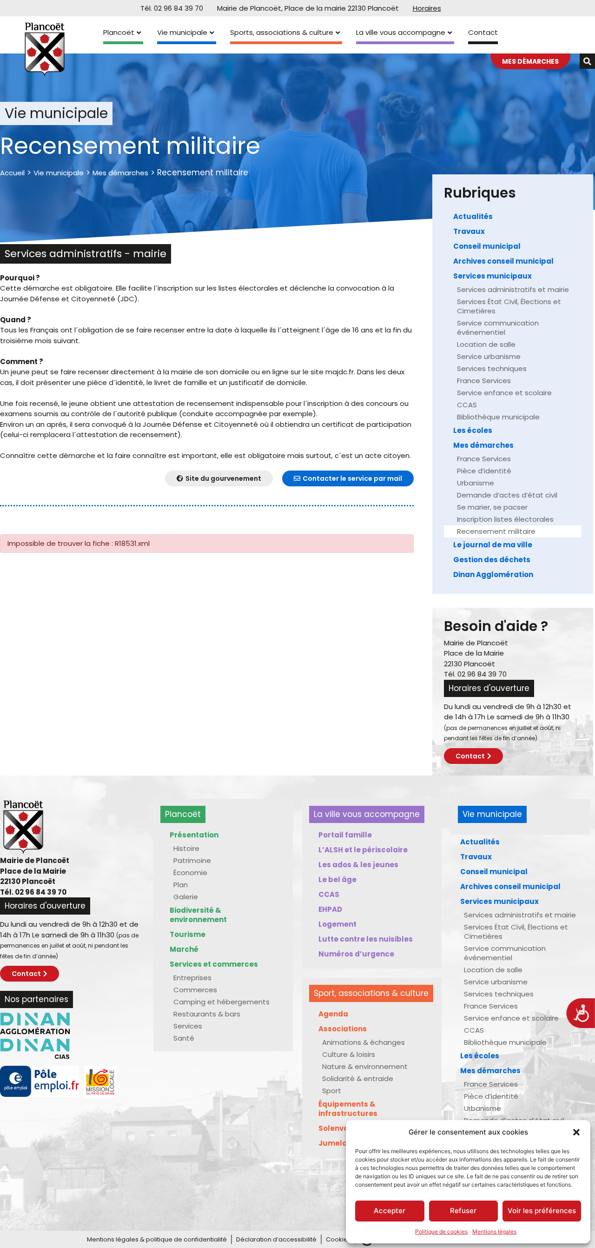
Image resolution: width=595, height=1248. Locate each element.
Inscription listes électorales (505, 519)
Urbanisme (475, 483)
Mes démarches (120, 173)
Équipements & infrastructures (347, 1108)
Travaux (469, 231)
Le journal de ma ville (492, 545)
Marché (184, 949)
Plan (180, 885)
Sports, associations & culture (281, 32)
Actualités (473, 216)
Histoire (186, 848)
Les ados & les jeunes (358, 865)
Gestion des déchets (491, 559)
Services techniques (492, 368)
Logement (337, 924)
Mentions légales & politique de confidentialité (157, 1239)
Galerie (185, 897)
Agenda (333, 1014)
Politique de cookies (441, 1231)
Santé (183, 1038)
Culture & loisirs (348, 1054)
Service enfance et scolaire (504, 393)
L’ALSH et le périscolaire (363, 850)
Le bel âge (337, 879)
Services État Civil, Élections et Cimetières (509, 306)
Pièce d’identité (484, 471)
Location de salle (486, 344)
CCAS (467, 405)
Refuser (463, 1210)
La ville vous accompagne (400, 32)
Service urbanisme (489, 356)
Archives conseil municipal (503, 261)
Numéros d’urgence (356, 954)
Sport (331, 1090)
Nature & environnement (365, 1066)
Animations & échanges (363, 1042)
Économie (190, 872)
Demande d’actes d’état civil (507, 495)
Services (187, 1026)
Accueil (12, 173)
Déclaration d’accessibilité (276, 1239)
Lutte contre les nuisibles (365, 939)
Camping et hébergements (221, 1002)
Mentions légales (494, 1231)
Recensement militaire (496, 531)
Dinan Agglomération (493, 574)
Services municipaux (492, 276)
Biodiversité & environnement (198, 914)
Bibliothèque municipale (498, 417)
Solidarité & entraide (357, 1078)
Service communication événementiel (498, 327)
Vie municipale (182, 32)
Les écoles (472, 430)
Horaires (427, 8)
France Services (484, 380)
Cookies (338, 1239)
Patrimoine (192, 860)
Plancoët (118, 32)
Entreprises (192, 977)
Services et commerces (214, 964)
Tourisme (187, 934)
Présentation (194, 835)
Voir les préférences (542, 1210)
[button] (576, 1132)
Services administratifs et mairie (513, 289)
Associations (342, 1029)
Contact (483, 32)
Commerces (195, 990)
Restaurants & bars (206, 1014)
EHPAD (330, 909)
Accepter (389, 1210)
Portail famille (345, 835)
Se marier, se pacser (492, 507)
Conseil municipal (487, 246)
